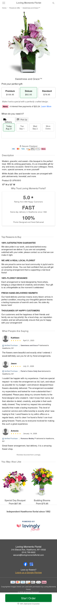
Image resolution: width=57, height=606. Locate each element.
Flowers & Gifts (14, 8)
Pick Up (23, 119)
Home (4, 8)
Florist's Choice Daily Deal (31, 371)
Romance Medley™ (28, 438)
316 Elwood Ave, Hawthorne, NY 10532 (28, 549)
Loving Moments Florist (28, 3)
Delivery (8, 121)
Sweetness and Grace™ (30, 345)
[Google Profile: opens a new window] (31, 564)
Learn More (46, 106)
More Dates (48, 127)
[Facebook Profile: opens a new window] (25, 564)
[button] (51, 599)
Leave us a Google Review (28, 572)
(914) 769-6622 (28, 552)
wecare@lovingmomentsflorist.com (28, 555)
